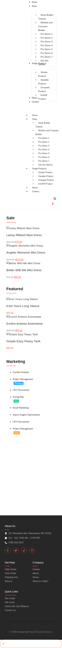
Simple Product (45, 172)
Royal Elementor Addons (40, 632)
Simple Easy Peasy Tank (23, 341)
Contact (35, 191)
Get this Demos (45, 165)
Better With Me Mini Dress (24, 270)
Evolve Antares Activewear (24, 323)
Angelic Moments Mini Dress (25, 252)
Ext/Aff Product (45, 184)
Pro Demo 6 (43, 157)
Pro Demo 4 (43, 149)
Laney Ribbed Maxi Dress (24, 235)
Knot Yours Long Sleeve (22, 306)
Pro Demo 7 (43, 161)
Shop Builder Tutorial (42, 125)
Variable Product (45, 176)
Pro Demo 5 (43, 153)
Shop (34, 119)
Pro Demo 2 (43, 142)
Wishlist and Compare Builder (47, 132)
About (35, 187)
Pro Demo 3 (43, 146)
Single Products (39, 168)
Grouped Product (46, 180)
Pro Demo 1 (43, 138)
